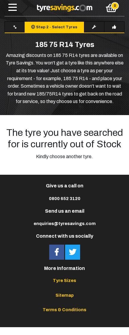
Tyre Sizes (64, 280)
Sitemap (65, 295)
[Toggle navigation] (12, 7)
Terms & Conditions (64, 309)
